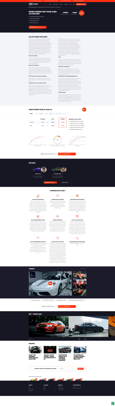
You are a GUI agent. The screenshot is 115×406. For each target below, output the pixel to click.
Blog (70, 4)
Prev (79, 339)
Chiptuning (45, 4)
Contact (74, 4)
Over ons (44, 386)
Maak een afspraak (66, 306)
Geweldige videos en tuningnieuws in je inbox (45, 368)
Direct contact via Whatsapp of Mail (37, 27)
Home (29, 7)
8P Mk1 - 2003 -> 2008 (42, 7)
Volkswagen (31, 390)
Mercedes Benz (31, 389)
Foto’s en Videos (55, 4)
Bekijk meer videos (83, 268)
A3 (37, 7)
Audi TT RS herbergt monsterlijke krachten (33, 357)
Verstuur (80, 368)
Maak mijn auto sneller (81, 4)
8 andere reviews (65, 182)
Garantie (61, 4)
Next (85, 339)
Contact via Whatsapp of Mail (48, 306)
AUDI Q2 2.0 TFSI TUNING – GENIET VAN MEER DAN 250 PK (50, 357)
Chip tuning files (60, 389)
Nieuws (44, 389)
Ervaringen (66, 4)
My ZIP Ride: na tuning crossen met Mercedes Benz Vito (79, 357)
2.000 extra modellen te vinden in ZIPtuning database (63, 357)
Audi (36, 7)
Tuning (50, 4)
